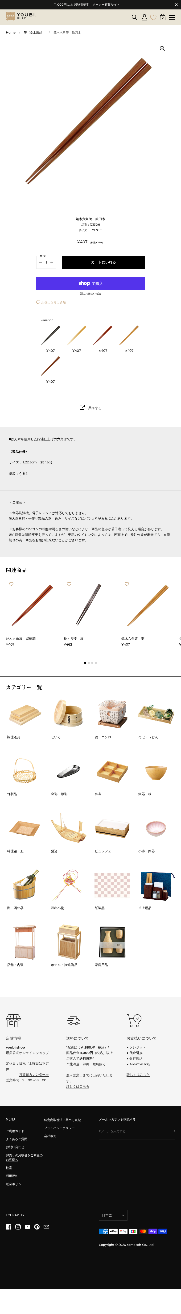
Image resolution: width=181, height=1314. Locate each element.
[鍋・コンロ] (113, 714)
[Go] (172, 1133)
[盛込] (69, 828)
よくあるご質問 (16, 1139)
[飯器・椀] (156, 771)
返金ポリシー (15, 1184)
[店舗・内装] (25, 942)
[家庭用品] (113, 942)
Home (11, 32)
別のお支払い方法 (90, 293)
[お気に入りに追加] (11, 584)
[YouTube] (27, 1227)
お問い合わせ (15, 1147)
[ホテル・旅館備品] (69, 942)
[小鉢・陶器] (156, 828)
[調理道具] (25, 714)
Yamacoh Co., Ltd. (140, 1245)
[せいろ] (69, 714)
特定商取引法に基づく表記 (62, 1120)
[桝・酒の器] (25, 885)
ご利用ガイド (15, 1131)
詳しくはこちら (77, 1086)
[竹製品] (25, 771)
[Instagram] (18, 1227)
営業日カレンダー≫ (34, 1074)
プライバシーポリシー (59, 1128)
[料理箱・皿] (25, 828)
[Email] (46, 1227)
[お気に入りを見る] (153, 17)
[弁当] (113, 771)
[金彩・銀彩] (69, 771)
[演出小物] (69, 885)
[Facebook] (8, 1227)
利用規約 (12, 1176)
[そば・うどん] (156, 714)
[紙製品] (113, 885)
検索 (9, 1168)
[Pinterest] (36, 1227)
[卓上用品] (156, 885)
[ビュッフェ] (113, 828)
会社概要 (50, 1136)
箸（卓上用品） (34, 32)
